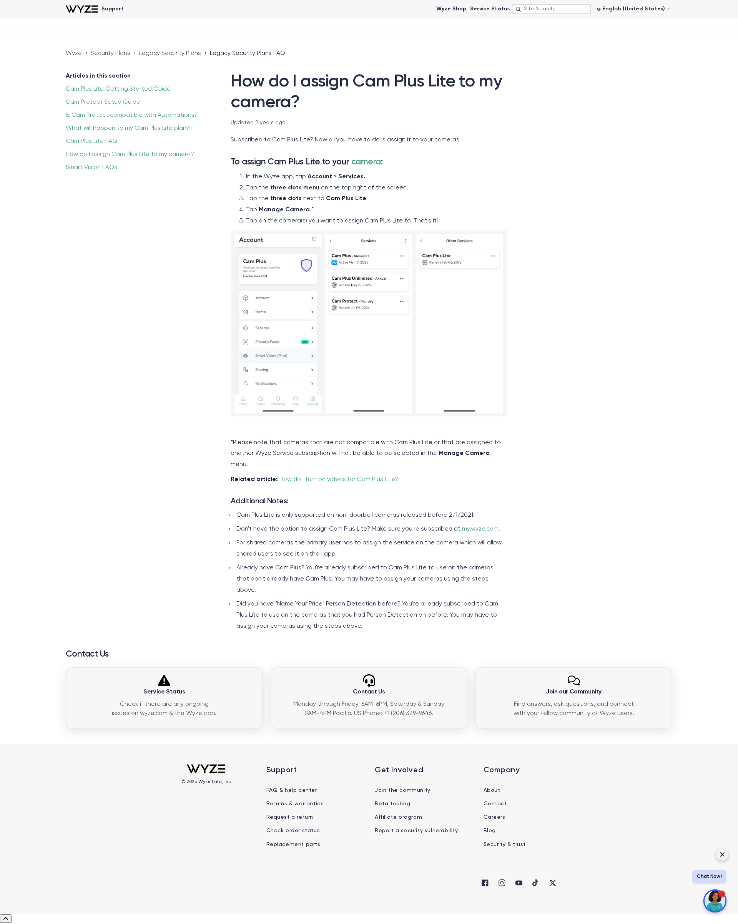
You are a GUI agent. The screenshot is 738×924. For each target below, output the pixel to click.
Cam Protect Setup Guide (103, 102)
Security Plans (110, 53)
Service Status (490, 9)
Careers (494, 817)
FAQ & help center (291, 790)
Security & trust (505, 844)
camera (366, 162)
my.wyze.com (480, 529)
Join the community (402, 790)
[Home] (82, 9)
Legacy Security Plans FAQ (247, 53)
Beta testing (392, 803)
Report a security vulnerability (416, 830)
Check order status (293, 830)
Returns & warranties (295, 803)
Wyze (74, 53)
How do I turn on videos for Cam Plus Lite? (338, 479)
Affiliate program (398, 817)
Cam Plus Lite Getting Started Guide (118, 89)
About (492, 790)
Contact (495, 803)
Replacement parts (293, 844)
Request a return (290, 817)
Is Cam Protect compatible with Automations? (132, 115)
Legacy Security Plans (170, 53)
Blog (490, 830)
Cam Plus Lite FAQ (91, 141)
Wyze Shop (451, 9)
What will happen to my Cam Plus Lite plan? (127, 128)
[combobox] (551, 9)
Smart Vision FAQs (91, 167)
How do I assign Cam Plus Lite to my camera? (130, 154)
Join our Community (574, 692)
